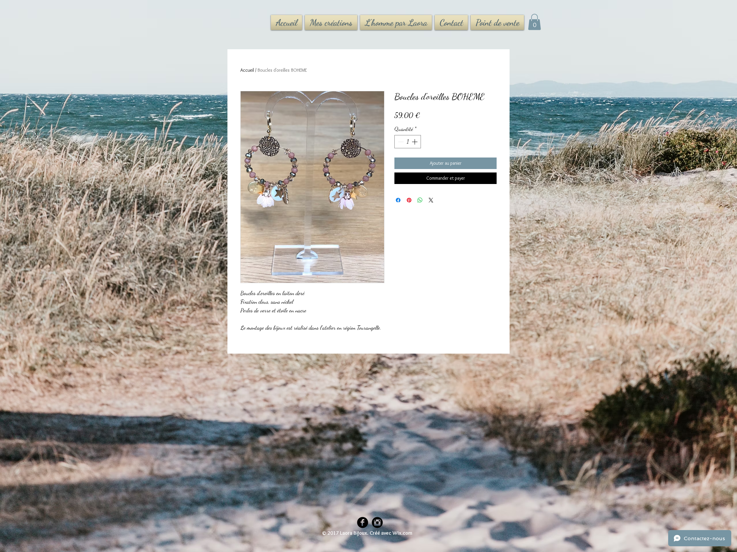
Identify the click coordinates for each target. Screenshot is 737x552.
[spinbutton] (407, 141)
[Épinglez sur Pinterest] (409, 200)
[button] (534, 22)
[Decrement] (400, 141)
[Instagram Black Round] (377, 522)
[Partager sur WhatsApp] (420, 200)
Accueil (247, 70)
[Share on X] (431, 200)
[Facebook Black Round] (362, 522)
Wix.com (402, 533)
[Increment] (415, 141)
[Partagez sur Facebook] (398, 200)
